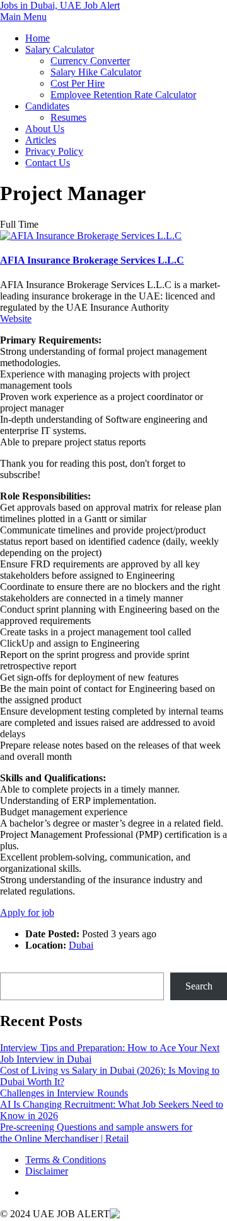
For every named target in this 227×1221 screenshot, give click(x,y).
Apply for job (27, 912)
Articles (40, 140)
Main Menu (23, 16)
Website (16, 318)
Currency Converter (90, 60)
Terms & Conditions (65, 1159)
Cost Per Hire (77, 83)
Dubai (81, 945)
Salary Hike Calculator (95, 72)
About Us (44, 128)
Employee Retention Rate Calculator (123, 94)
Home (37, 38)
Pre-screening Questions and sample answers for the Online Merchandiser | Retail (96, 1133)
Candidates (47, 106)
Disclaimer (46, 1171)
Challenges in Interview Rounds (64, 1093)
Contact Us (47, 162)
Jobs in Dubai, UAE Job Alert (60, 5)
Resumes (68, 117)
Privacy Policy (54, 151)
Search (13, 966)
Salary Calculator (59, 49)
